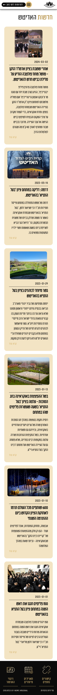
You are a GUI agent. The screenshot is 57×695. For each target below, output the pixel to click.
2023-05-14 (41, 183)
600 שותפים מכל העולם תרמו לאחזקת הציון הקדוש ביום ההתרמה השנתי (29, 513)
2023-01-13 (41, 389)
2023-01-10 (41, 501)
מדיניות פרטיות (47, 690)
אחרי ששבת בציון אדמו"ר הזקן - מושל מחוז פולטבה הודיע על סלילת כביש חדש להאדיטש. (29, 74)
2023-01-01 (41, 597)
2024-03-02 (41, 62)
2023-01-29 (41, 284)
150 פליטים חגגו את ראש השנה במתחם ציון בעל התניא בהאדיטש (29, 609)
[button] (29, 5)
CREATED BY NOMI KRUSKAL (15, 690)
